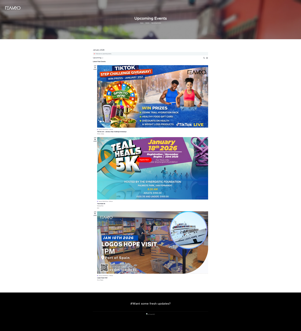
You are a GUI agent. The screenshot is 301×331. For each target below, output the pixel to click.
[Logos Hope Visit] (152, 242)
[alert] (150, 53)
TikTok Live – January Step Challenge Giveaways (112, 131)
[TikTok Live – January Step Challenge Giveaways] (152, 96)
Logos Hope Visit (102, 278)
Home (141, 23)
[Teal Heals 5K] (152, 168)
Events (147, 23)
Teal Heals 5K (101, 203)
